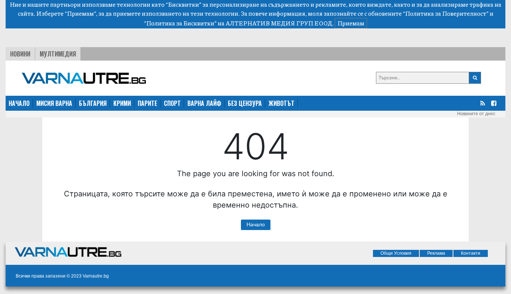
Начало (256, 224)
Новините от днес (476, 113)
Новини (20, 53)
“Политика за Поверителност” (446, 13)
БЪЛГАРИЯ (93, 103)
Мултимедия (58, 53)
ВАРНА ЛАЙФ (204, 103)
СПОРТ (172, 103)
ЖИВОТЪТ (281, 103)
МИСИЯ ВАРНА (54, 103)
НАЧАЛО (19, 103)
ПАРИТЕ (147, 103)
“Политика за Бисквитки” (180, 23)
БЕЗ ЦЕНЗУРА (245, 103)
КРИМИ (122, 103)
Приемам (350, 23)
